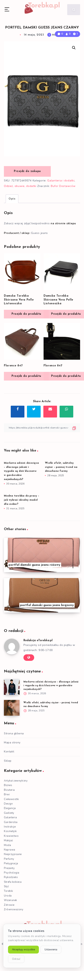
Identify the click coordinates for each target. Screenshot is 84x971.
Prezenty (9, 868)
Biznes (8, 785)
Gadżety (9, 813)
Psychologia (11, 872)
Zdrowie (9, 905)
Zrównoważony (13, 909)
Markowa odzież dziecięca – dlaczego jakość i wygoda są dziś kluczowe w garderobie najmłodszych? (21, 471)
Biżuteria (9, 790)
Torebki (8, 891)
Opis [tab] (12, 198)
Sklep (8, 761)
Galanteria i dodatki (60, 180)
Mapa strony (12, 742)
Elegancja (10, 808)
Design (8, 803)
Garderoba (11, 822)
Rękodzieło (11, 877)
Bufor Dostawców (63, 186)
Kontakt (9, 751)
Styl (6, 886)
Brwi (7, 794)
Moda (7, 845)
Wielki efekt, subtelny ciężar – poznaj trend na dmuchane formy (61, 467)
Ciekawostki (11, 799)
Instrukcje (10, 826)
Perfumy (9, 859)
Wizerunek (10, 900)
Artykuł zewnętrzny (16, 781)
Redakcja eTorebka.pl (38, 640)
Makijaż (8, 840)
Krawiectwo (11, 836)
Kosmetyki (10, 831)
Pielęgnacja (11, 863)
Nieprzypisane (13, 854)
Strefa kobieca (12, 882)
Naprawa (9, 849)
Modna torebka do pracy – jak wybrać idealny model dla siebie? (21, 500)
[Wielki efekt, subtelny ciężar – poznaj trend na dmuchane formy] (12, 708)
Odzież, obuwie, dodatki (20, 186)
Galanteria (10, 817)
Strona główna (14, 733)
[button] (73, 47)
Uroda (8, 895)
